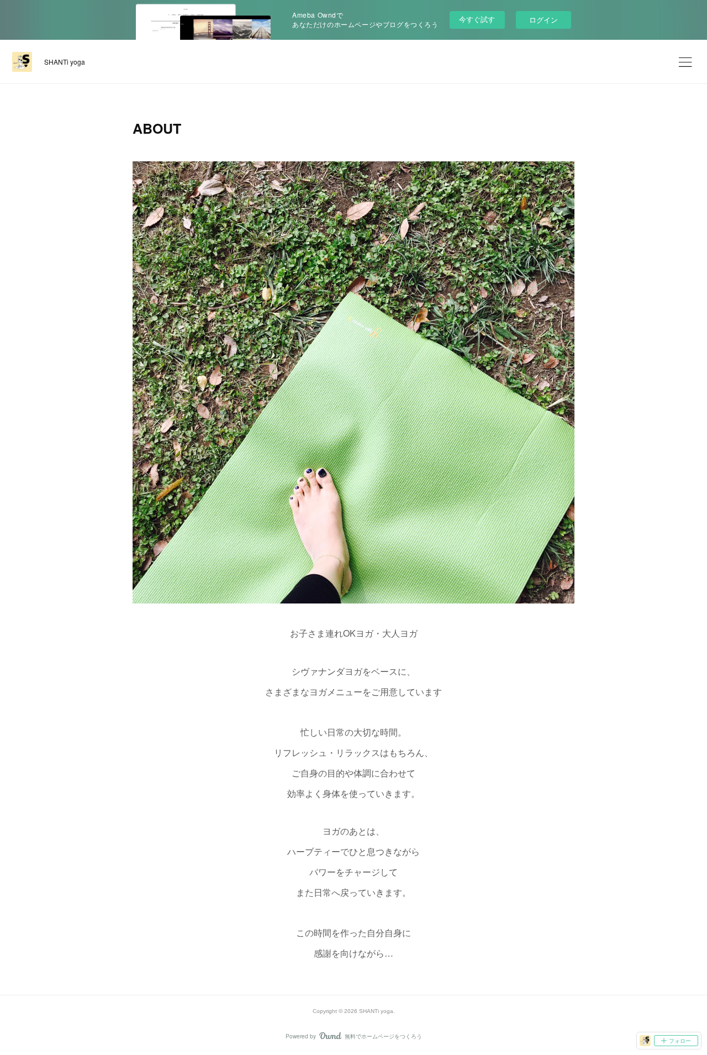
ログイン (543, 19)
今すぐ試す (477, 19)
